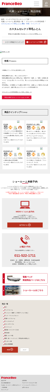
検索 (46, 6)
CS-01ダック (8, 151)
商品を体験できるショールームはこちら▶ (16, 97)
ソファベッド (8, 327)
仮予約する (23, 225)
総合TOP (3, 380)
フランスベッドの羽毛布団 (35, 21)
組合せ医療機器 (9, 344)
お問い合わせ (25, 387)
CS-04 (5, 124)
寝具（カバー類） (9, 335)
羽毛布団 (7, 332)
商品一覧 (5, 304)
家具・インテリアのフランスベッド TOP (15, 19)
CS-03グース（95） (34, 124)
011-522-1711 (25, 256)
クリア (24, 349)
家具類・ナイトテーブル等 (12, 329)
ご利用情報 (4, 387)
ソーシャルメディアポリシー (29, 385)
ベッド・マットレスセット (12, 315)
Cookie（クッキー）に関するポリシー (11, 385)
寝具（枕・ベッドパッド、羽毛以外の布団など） (17, 338)
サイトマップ (4, 389)
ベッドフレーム (9, 310)
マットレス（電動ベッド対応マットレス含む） (17, 312)
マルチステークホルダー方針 (29, 382)
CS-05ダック (31, 151)
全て (6, 307)
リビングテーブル (9, 324)
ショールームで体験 (36, 42)
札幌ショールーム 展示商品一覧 (12, 21)
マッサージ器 (8, 341)
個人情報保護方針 (6, 382)
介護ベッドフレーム (10, 318)
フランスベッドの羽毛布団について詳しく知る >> (17, 92)
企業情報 (24, 380)
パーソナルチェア (9, 321)
